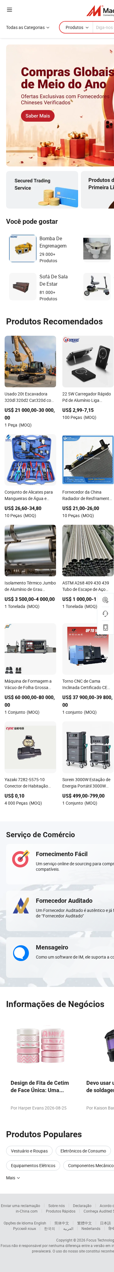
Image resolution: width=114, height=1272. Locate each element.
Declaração (82, 1205)
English (40, 1222)
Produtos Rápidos (60, 1211)
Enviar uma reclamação (20, 1205)
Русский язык (24, 1228)
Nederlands (90, 1228)
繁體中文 (84, 1222)
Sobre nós (56, 1205)
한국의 (49, 1228)
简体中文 (61, 1222)
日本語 (105, 1222)
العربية (68, 1228)
